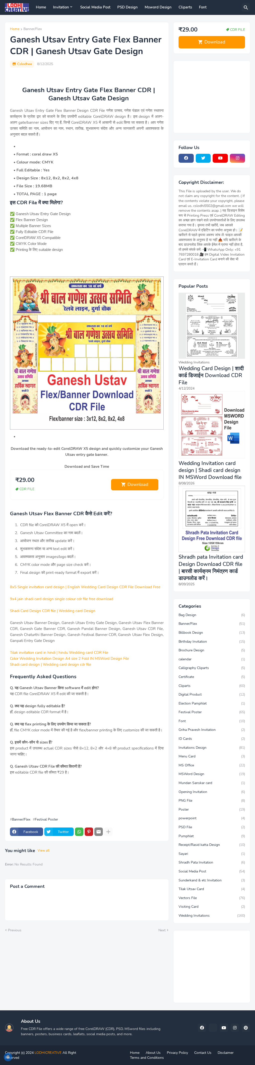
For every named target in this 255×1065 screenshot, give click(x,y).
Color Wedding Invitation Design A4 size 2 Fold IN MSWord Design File (69, 658)
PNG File (212, 800)
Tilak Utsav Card (212, 889)
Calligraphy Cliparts (212, 668)
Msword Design (158, 7)
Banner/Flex (32, 29)
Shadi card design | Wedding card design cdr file (50, 664)
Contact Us (202, 1052)
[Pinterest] (89, 832)
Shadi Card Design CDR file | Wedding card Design (52, 610)
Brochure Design (212, 650)
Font (202, 7)
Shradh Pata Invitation (212, 862)
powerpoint (212, 818)
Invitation (61, 7)
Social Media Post (95, 7)
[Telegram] (213, 1028)
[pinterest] (246, 1028)
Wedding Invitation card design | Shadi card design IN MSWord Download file (210, 470)
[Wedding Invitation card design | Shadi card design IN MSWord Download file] (212, 457)
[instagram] (237, 158)
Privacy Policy (177, 1052)
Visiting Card (212, 906)
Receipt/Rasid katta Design (212, 844)
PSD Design (127, 7)
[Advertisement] (84, 799)
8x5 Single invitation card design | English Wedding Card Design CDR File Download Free (85, 587)
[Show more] (108, 832)
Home (41, 7)
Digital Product (212, 694)
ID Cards (212, 738)
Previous (14, 930)
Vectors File (212, 898)
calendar (212, 659)
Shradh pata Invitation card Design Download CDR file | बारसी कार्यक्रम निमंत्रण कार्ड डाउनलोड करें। (211, 567)
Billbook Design (212, 632)
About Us (153, 1052)
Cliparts (185, 7)
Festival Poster (46, 819)
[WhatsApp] (79, 832)
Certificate (212, 676)
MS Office (212, 765)
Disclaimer (226, 1052)
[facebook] (186, 158)
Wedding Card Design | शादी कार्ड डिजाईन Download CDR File (211, 375)
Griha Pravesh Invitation (212, 729)
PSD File (212, 827)
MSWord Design (212, 774)
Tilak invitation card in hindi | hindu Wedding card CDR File (59, 652)
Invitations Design (212, 747)
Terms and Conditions (147, 1057)
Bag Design (212, 615)
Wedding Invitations (212, 915)
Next (162, 930)
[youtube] (220, 158)
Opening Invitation (212, 791)
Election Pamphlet (212, 703)
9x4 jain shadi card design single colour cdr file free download (61, 598)
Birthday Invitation (212, 641)
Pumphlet (212, 836)
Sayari (212, 853)
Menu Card (212, 756)
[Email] (98, 832)
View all (44, 850)
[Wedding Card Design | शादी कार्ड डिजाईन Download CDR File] (212, 357)
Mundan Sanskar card (212, 783)
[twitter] (203, 158)
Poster (212, 809)
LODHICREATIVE (48, 1052)
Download (138, 484)
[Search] (246, 7)
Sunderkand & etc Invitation (212, 880)
